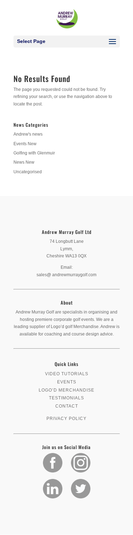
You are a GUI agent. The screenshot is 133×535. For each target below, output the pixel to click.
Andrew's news (28, 134)
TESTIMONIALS (66, 397)
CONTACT (66, 406)
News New (23, 162)
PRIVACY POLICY (66, 418)
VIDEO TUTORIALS (66, 373)
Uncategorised (27, 171)
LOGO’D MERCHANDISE (66, 390)
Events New (25, 143)
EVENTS (66, 382)
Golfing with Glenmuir (34, 153)
